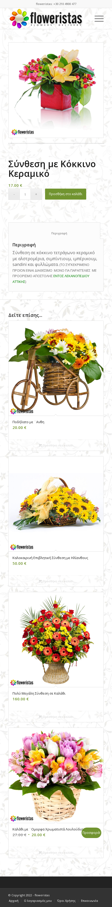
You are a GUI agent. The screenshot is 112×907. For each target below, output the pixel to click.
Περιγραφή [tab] (54, 233)
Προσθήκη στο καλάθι (65, 194)
